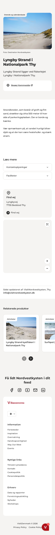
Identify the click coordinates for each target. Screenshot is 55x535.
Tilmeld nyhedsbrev (17, 465)
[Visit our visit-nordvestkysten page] (43, 390)
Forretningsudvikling (17, 496)
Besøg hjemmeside (20, 85)
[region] (27, 246)
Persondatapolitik (16, 476)
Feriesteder (13, 430)
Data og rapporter (16, 492)
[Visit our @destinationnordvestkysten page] (27, 390)
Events (10, 448)
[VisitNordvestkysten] (15, 402)
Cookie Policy (35, 527)
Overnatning (13, 437)
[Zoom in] (47, 261)
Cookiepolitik (13, 472)
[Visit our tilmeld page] (35, 390)
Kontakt (11, 468)
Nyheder (11, 500)
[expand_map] (47, 224)
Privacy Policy (20, 527)
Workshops (12, 504)
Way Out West (14, 444)
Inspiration (12, 433)
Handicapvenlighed (17, 441)
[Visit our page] (11, 390)
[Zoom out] (47, 268)
